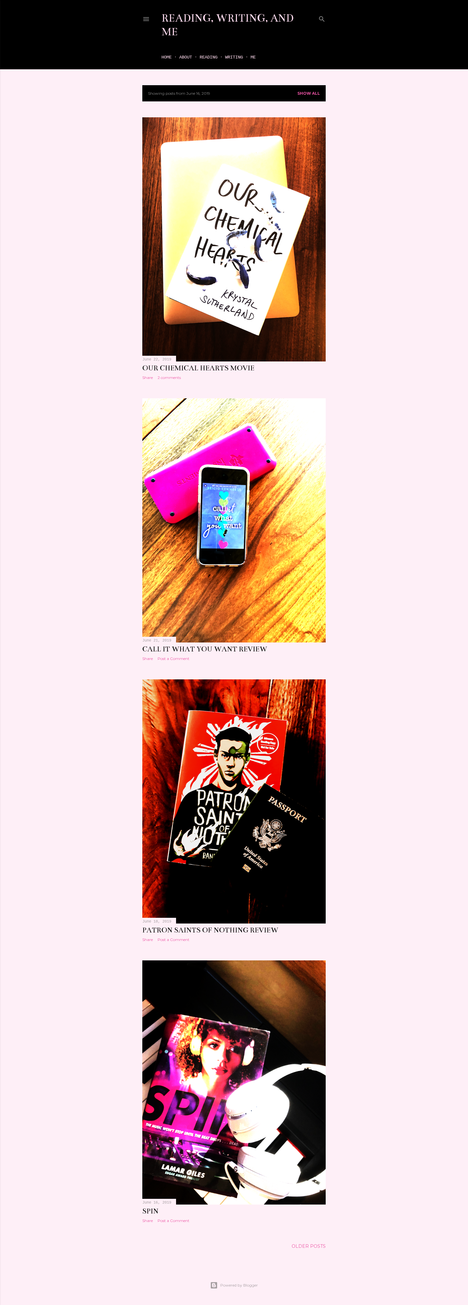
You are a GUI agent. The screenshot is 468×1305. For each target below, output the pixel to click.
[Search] (322, 17)
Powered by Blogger (239, 1285)
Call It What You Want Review (204, 649)
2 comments (169, 377)
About (185, 57)
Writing (234, 57)
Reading (208, 57)
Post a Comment (173, 658)
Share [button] (147, 377)
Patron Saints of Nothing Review (210, 930)
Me (253, 57)
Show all (308, 93)
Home (166, 57)
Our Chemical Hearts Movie (198, 368)
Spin (150, 1211)
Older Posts (309, 1246)
